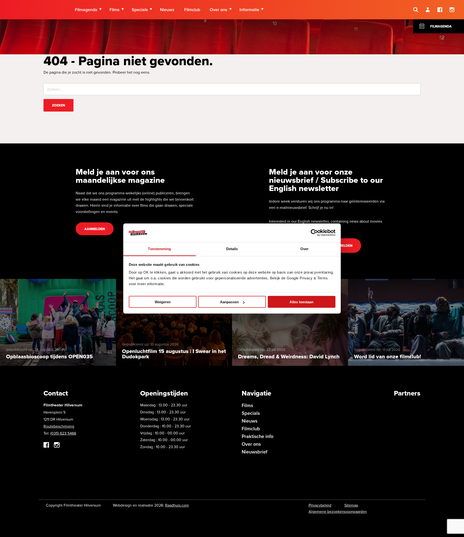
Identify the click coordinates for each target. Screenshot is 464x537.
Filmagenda (441, 26)
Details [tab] (232, 249)
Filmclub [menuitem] (192, 10)
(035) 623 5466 (63, 433)
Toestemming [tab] (159, 249)
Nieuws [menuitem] (167, 10)
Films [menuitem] (114, 10)
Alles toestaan (301, 302)
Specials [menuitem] (140, 10)
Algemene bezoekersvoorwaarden (338, 511)
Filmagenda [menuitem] (86, 10)
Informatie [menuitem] (249, 10)
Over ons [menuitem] (218, 10)
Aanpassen (229, 302)
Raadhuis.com (177, 505)
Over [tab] (304, 249)
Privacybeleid (320, 505)
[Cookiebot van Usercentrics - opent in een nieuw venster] (314, 232)
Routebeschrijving (59, 426)
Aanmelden (94, 228)
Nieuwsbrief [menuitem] (254, 451)
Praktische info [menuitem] (257, 436)
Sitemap (351, 505)
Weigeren (163, 302)
